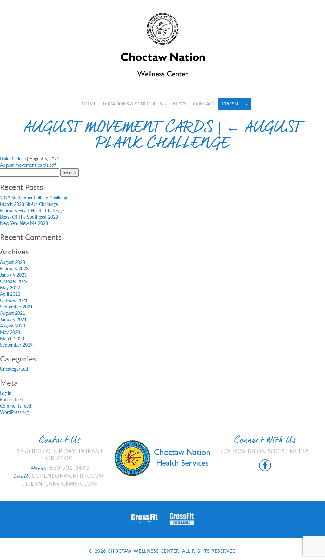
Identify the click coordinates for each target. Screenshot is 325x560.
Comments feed (15, 405)
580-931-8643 (69, 467)
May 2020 (10, 332)
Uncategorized (14, 369)
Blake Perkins (13, 158)
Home (89, 103)
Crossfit (233, 103)
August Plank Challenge (199, 136)
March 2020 (12, 338)
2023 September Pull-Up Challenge (34, 197)
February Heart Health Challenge (32, 210)
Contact (204, 103)
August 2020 (12, 325)
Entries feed (11, 399)
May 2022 (10, 287)
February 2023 (14, 268)
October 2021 (14, 300)
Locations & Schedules (133, 103)
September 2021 (16, 306)
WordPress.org (14, 412)
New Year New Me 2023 (24, 223)
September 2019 (16, 344)
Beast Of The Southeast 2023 (29, 216)
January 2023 (13, 275)
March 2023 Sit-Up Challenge (29, 204)
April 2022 (10, 294)
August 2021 (12, 313)
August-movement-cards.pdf (28, 165)
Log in (5, 393)
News (180, 103)
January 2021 (13, 319)
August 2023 (12, 262)
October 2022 (14, 281)
